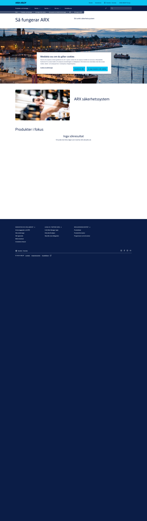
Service (46, 8)
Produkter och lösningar (21, 8)
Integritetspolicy (71, 63)
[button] (30, 8)
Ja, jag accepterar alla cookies (97, 69)
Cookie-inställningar (46, 67)
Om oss (57, 8)
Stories (36, 8)
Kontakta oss (68, 8)
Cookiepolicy (63, 63)
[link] (91, 3)
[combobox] (121, 8)
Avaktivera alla (79, 69)
